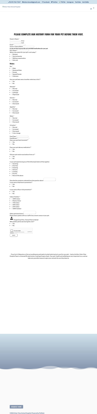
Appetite (13, 107)
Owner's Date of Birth (16, 46)
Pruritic (15, 173)
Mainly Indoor (17, 201)
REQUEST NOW (16, 407)
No (13, 83)
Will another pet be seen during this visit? (22, 221)
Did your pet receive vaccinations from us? (22, 154)
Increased (15, 90)
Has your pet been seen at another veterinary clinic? (25, 79)
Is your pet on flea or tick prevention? (21, 189)
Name (24, 345)
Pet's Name (13, 50)
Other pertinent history (17, 213)
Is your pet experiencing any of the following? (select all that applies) (29, 162)
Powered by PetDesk (38, 413)
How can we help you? (28, 356)
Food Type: (13, 136)
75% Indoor (16, 203)
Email (12, 44)
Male (14, 68)
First (22, 41)
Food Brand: (14, 138)
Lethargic (15, 92)
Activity (12, 98)
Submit (13, 235)
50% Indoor (16, 204)
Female (15, 72)
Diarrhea (15, 165)
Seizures (15, 169)
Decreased (16, 103)
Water (12, 116)
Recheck (15, 54)
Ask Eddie (85, 2)
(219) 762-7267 (81, 280)
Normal (15, 88)
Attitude (13, 86)
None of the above (18, 175)
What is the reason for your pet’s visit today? (23, 52)
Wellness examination (19, 58)
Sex (11, 66)
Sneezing (15, 167)
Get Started (48, 22)
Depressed (16, 94)
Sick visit (15, 60)
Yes (14, 81)
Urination (13, 125)
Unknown (15, 76)
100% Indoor (16, 199)
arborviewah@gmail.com (80, 284)
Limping (15, 171)
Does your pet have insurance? (19, 140)
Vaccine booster (17, 56)
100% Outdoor (17, 208)
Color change (16, 133)
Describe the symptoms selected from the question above (26, 180)
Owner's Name (14, 39)
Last (22, 43)
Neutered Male (17, 70)
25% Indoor (16, 206)
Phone (24, 352)
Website (24, 358)
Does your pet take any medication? (20, 147)
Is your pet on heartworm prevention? (21, 182)
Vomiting (15, 164)
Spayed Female (17, 74)
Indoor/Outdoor (15, 197)
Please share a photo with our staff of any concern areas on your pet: (29, 215)
